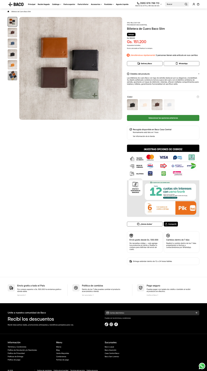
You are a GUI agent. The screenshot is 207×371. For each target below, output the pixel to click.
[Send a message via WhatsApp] (202, 366)
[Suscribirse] (196, 312)
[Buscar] (186, 4)
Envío (129, 48)
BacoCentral (141, 25)
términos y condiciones (123, 318)
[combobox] (177, 4)
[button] (198, 4)
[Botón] (198, 97)
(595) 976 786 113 (149, 3)
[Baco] (16, 4)
